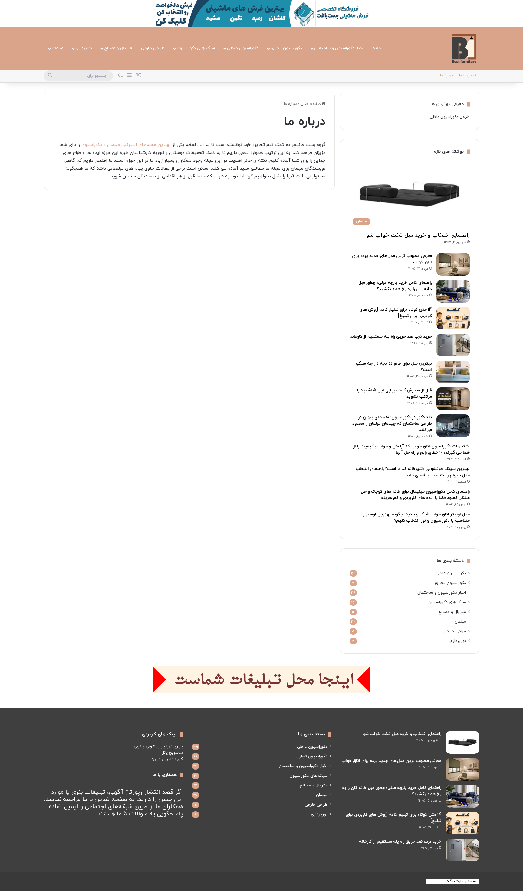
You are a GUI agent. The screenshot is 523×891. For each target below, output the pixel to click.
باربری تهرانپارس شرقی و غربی (158, 746)
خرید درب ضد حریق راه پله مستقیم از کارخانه (391, 336)
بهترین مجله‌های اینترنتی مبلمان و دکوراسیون (126, 145)
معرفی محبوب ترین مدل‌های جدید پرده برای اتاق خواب (391, 761)
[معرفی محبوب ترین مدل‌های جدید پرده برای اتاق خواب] (453, 264)
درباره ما (446, 75)
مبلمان (57, 48)
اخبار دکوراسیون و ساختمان (339, 48)
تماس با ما (467, 75)
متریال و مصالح (118, 48)
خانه (377, 48)
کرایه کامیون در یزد (167, 759)
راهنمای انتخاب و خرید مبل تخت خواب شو (418, 235)
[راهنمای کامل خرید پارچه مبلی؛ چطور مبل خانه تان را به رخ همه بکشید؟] (453, 291)
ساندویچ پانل (172, 753)
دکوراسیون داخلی (242, 48)
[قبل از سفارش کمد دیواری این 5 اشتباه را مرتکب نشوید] (453, 398)
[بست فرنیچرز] (464, 48)
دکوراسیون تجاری (286, 48)
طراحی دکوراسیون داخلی (450, 117)
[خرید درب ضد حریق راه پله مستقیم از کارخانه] (453, 345)
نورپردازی (83, 48)
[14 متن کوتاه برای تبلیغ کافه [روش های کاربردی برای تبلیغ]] (453, 318)
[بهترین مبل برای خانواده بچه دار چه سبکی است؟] (453, 372)
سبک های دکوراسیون (195, 48)
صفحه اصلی (311, 104)
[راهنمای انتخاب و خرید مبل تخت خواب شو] (462, 742)
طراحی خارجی (153, 48)
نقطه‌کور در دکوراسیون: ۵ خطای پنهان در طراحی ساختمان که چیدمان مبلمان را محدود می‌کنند (392, 423)
